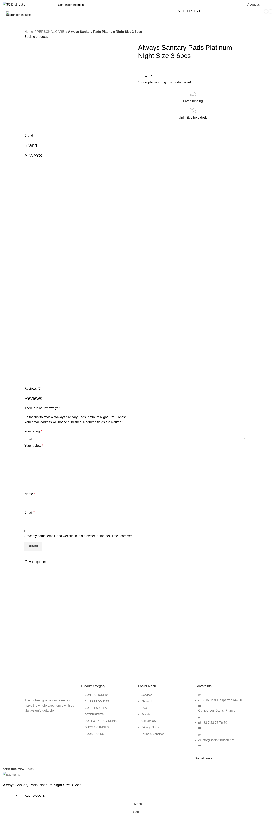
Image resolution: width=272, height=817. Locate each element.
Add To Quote (35, 795)
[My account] (267, 5)
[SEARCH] (214, 4)
